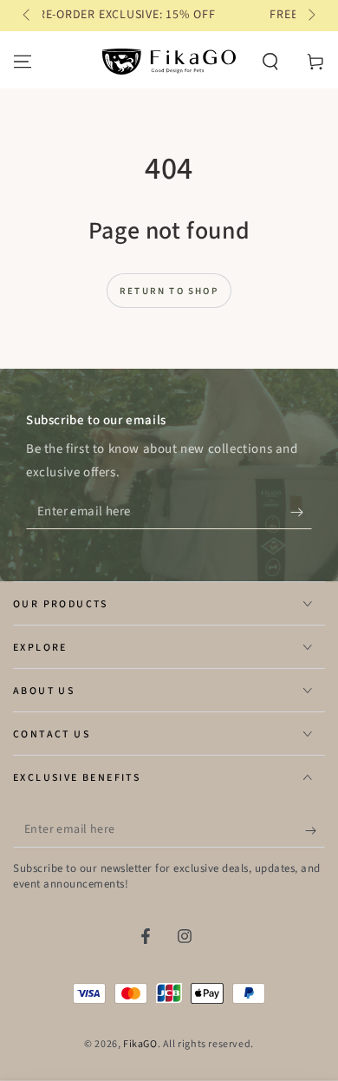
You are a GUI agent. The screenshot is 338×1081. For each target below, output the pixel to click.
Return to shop (169, 291)
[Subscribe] (301, 512)
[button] (270, 61)
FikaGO (140, 1044)
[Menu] (22, 61)
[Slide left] (27, 15)
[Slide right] (310, 15)
